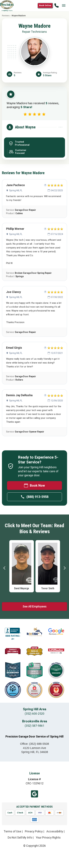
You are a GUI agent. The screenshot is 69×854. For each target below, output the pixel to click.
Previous (4, 568)
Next (64, 568)
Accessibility (54, 831)
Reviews (6, 15)
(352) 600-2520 (34, 713)
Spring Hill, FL (15, 190)
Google (34, 793)
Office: (34, 743)
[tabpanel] (22, 565)
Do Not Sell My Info (20, 837)
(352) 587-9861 (34, 725)
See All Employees (35, 606)
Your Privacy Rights (48, 837)
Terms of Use (12, 831)
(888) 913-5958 (37, 497)
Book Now (37, 485)
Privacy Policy (34, 831)
